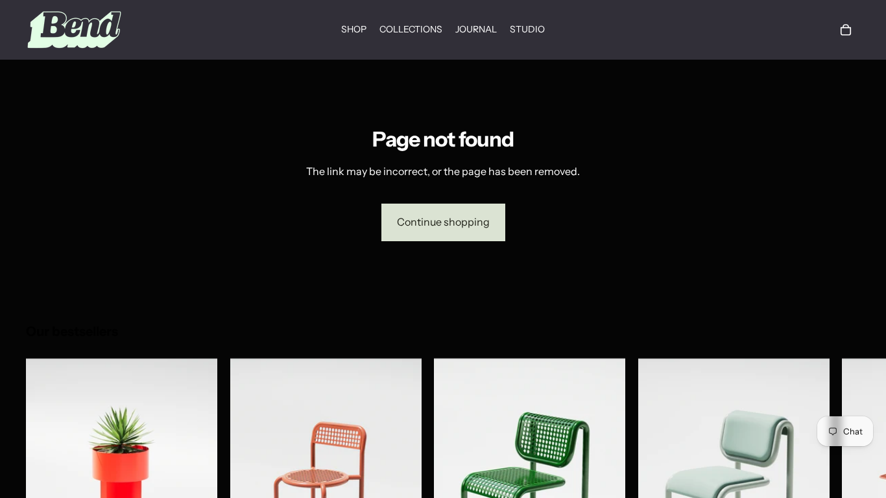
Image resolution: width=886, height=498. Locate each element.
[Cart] (846, 30)
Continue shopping (443, 221)
